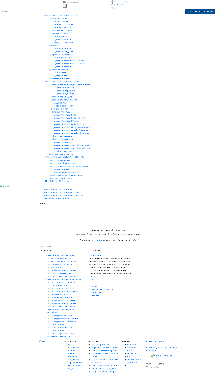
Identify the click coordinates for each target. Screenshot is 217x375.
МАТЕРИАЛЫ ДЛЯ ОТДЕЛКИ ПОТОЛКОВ (64, 157)
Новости (93, 286)
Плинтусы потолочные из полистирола (68, 166)
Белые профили (62, 57)
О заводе (131, 344)
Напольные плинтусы (60, 112)
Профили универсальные (61, 54)
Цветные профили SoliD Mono (69, 63)
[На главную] (5, 11)
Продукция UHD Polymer (104, 350)
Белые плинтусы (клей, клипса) (69, 118)
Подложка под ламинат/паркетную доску (69, 84)
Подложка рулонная (64, 93)
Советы (131, 356)
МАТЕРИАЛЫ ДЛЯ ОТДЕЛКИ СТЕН (61, 15)
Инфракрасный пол (63, 105)
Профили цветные (63, 151)
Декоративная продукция (105, 368)
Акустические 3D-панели (61, 30)
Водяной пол (60, 102)
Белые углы (60, 72)
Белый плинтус (61, 169)
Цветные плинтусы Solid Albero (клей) (73, 130)
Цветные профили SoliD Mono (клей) (72, 148)
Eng (112, 7)
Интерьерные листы (59, 18)
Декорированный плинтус (67, 172)
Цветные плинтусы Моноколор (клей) (73, 127)
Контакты (94, 295)
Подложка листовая (64, 87)
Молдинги (54, 45)
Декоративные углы (59, 69)
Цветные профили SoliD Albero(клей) (72, 145)
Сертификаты (96, 292)
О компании (95, 255)
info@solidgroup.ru (155, 347)
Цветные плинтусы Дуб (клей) (69, 124)
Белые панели (61, 36)
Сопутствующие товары (61, 78)
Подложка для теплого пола (63, 99)
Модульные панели (63, 42)
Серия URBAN (61, 21)
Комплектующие (62, 27)
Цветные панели (62, 39)
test (92, 279)
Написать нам (117, 4)
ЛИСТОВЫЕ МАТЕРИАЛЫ (56, 181)
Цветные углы (61, 75)
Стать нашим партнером (200, 11)
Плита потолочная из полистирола (66, 175)
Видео (71, 368)
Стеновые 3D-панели (59, 33)
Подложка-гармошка (64, 90)
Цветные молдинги (63, 51)
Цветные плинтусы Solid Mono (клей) (72, 133)
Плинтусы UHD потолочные (62, 163)
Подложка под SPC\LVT (60, 96)
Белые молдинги (62, 48)
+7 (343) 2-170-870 (119, 1)
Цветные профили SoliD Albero (69, 60)
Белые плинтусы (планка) (66, 121)
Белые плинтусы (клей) (65, 115)
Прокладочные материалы (105, 365)
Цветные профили (63, 66)
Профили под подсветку (61, 136)
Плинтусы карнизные (59, 160)
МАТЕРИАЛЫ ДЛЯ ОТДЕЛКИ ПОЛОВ (62, 81)
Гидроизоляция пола (59, 109)
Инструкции (74, 365)
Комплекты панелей (64, 24)
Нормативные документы (102, 289)
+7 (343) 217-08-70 (155, 341)
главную (98, 240)
